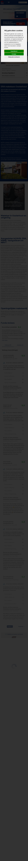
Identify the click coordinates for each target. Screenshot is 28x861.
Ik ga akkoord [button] (14, 51)
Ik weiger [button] (14, 54)
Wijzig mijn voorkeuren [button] (14, 57)
